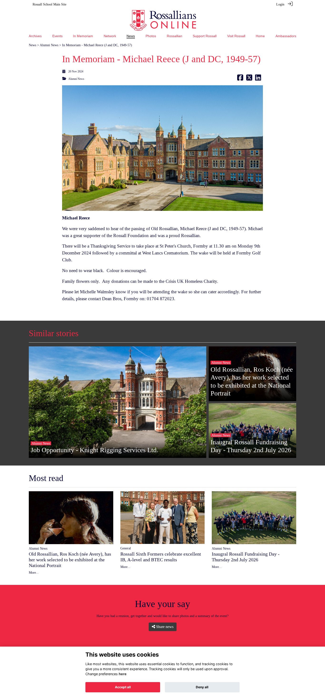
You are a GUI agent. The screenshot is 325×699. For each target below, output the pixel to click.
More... (34, 572)
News (32, 45)
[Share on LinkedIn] (258, 79)
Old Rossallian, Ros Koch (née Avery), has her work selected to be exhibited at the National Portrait (70, 559)
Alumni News (49, 45)
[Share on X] (249, 79)
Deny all (202, 687)
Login (280, 4)
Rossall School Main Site (49, 4)
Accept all (123, 687)
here (123, 674)
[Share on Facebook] (240, 79)
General (125, 548)
